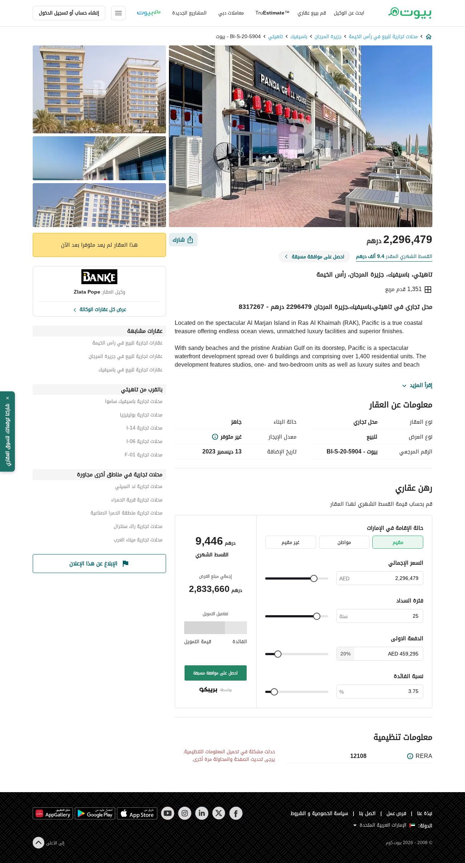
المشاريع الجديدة (189, 13)
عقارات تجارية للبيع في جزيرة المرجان (125, 357)
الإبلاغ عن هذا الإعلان (93, 563)
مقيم (398, 542)
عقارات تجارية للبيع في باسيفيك (130, 371)
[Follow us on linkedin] (202, 813)
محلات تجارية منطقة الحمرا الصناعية (126, 514)
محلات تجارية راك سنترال (138, 527)
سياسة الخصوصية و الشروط (319, 813)
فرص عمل (397, 813)
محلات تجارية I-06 (144, 442)
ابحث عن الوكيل (349, 13)
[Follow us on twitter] (219, 813)
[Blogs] (149, 13)
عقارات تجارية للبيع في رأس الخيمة (127, 344)
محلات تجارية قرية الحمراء (136, 501)
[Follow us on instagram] (184, 813)
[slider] (314, 578)
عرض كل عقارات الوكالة (103, 309)
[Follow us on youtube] (167, 813)
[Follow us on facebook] (236, 813)
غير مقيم (290, 542)
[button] (7, 431)
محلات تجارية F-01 (143, 456)
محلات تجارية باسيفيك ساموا (133, 402)
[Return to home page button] (409, 13)
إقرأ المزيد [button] (421, 385)
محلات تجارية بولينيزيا (141, 416)
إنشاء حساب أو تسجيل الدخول (69, 13)
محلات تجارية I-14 (144, 429)
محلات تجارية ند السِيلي (138, 487)
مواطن (344, 542)
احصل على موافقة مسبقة (215, 673)
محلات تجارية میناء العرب (138, 541)
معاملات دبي (231, 13)
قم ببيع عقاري (312, 13)
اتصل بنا (367, 813)
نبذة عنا (424, 813)
